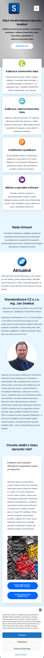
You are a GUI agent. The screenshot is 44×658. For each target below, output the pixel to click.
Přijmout (22, 635)
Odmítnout (22, 642)
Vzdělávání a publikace (22, 149)
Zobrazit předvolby (22, 648)
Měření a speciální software (22, 187)
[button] (40, 610)
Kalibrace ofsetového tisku (22, 71)
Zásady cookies (21, 654)
